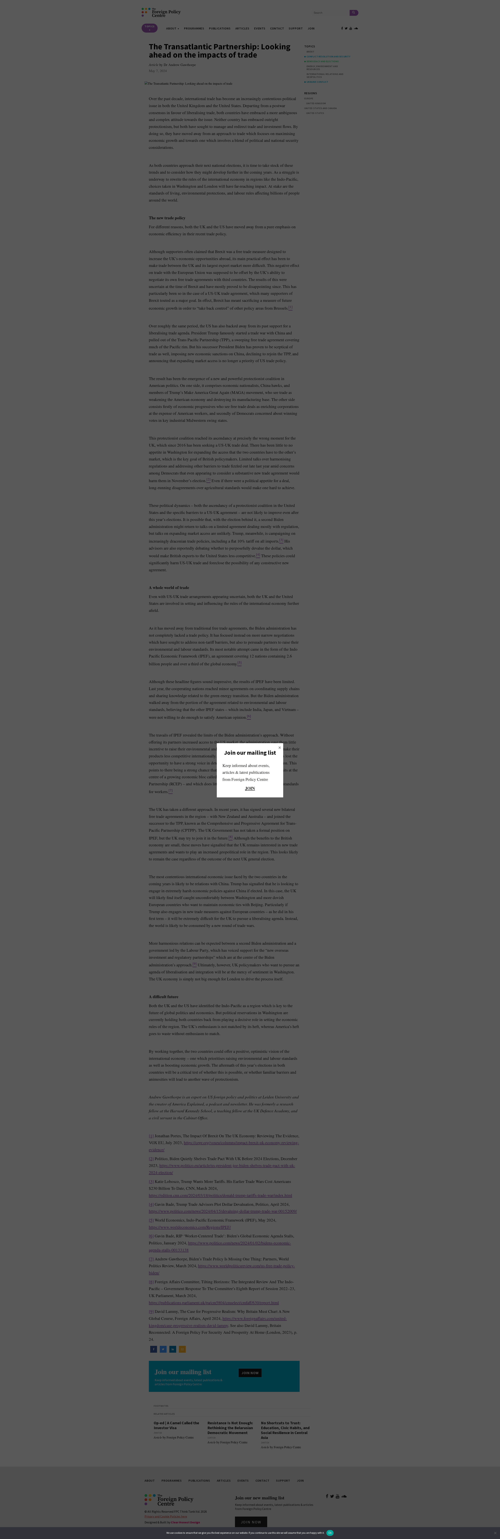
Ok (330, 1532)
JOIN (250, 788)
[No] (495, 1533)
